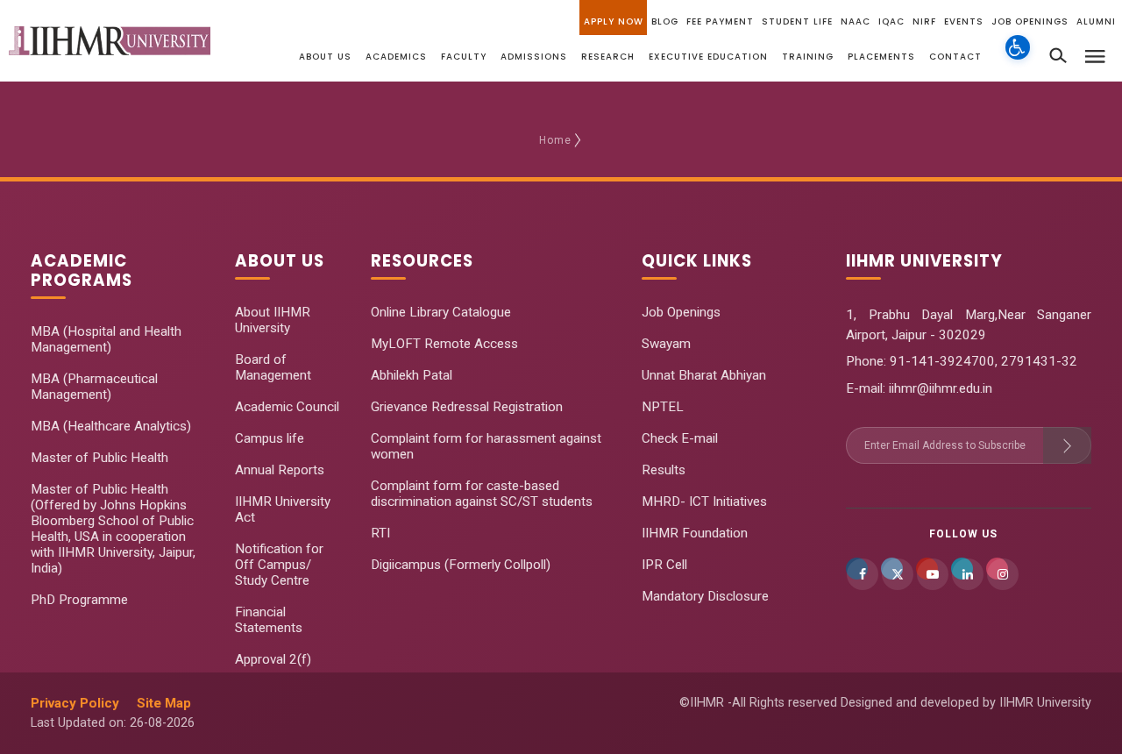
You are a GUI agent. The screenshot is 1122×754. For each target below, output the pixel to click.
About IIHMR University (272, 320)
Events (964, 21)
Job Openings (1030, 21)
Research (608, 56)
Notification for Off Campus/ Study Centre (279, 564)
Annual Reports (279, 470)
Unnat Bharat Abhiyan (704, 375)
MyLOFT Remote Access (444, 344)
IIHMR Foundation (695, 533)
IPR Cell (664, 565)
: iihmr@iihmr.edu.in (937, 388)
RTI (380, 533)
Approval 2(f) (273, 659)
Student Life (797, 21)
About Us (325, 56)
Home (555, 140)
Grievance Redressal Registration (467, 407)
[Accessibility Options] (1017, 57)
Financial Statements (268, 620)
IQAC (891, 21)
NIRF (924, 21)
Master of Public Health (99, 458)
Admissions (534, 56)
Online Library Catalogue (441, 312)
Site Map (164, 703)
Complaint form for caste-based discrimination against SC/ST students (482, 493)
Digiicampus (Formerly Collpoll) (460, 565)
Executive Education (708, 56)
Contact (955, 56)
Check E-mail (680, 438)
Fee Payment (720, 21)
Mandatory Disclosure (705, 596)
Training (808, 56)
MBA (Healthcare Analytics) (111, 426)
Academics (396, 56)
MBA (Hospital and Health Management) (106, 339)
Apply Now (613, 21)
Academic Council (287, 407)
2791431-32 (1039, 361)
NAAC (855, 21)
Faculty (463, 56)
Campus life (269, 438)
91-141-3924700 (940, 361)
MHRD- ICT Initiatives (704, 501)
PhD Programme (79, 600)
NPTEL (663, 407)
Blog (664, 21)
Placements (881, 56)
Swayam (666, 344)
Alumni (1096, 21)
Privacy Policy (75, 703)
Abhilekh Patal (411, 375)
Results (663, 470)
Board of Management (273, 367)
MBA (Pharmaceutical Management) (94, 386)
